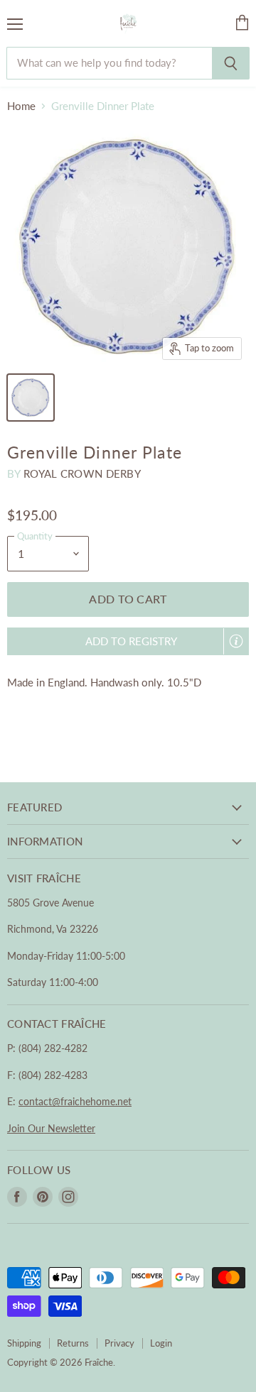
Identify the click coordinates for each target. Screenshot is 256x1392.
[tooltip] (236, 641)
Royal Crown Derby (82, 473)
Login (161, 1343)
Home (21, 106)
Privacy (119, 1343)
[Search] (231, 63)
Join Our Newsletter (51, 1128)
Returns (73, 1343)
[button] (128, 641)
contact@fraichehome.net (75, 1101)
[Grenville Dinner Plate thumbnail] (30, 397)
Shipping (24, 1343)
